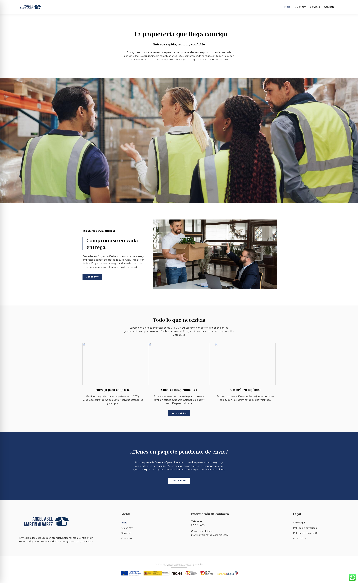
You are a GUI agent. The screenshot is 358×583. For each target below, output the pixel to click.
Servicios (315, 7)
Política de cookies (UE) (306, 533)
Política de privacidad (305, 528)
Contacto (329, 7)
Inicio (287, 7)
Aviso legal (299, 522)
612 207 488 (198, 525)
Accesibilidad (300, 538)
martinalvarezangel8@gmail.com (210, 535)
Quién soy (300, 7)
